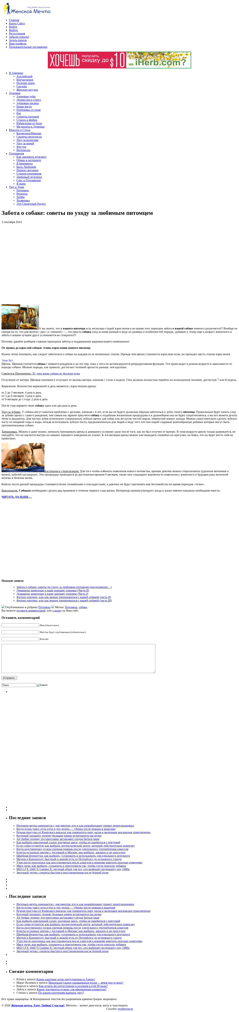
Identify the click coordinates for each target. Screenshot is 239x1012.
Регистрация (17, 33)
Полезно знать (25, 83)
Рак (18, 113)
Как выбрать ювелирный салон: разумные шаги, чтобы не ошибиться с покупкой (68, 842)
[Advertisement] (55, 264)
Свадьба (21, 86)
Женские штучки (27, 89)
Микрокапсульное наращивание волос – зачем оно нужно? (85, 982)
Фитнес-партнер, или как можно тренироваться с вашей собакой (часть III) (64, 600)
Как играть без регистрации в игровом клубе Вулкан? (73, 986)
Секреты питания (27, 116)
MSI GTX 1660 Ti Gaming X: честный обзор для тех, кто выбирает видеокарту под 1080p (73, 869)
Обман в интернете (28, 160)
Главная (14, 20)
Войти (13, 26)
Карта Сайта (17, 23)
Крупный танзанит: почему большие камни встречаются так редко (58, 835)
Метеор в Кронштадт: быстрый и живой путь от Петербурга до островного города (69, 859)
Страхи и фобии (26, 119)
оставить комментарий (30, 610)
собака (83, 607)
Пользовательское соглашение (28, 46)
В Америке (16, 73)
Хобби (20, 197)
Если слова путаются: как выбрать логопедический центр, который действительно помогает (75, 845)
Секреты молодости (29, 136)
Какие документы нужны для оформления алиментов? (71, 989)
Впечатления (24, 79)
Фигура (21, 146)
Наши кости (24, 106)
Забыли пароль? (19, 36)
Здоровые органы (27, 103)
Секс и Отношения (28, 180)
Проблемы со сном (28, 109)
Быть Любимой (26, 166)
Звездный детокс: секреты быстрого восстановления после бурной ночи (62, 872)
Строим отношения (28, 173)
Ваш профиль (17, 43)
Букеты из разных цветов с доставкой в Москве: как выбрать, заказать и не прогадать (70, 852)
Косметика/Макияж (28, 133)
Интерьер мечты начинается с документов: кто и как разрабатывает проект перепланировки (75, 825)
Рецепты (21, 193)
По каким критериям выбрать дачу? (61, 992)
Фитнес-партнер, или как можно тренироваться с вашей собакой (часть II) (63, 597)
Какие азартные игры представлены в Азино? (65, 979)
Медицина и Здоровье (30, 126)
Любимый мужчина (29, 177)
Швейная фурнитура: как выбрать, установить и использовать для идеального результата (73, 855)
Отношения (16, 153)
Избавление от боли (29, 123)
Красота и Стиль (19, 130)
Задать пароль (18, 40)
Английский (24, 76)
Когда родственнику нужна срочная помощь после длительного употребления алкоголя (72, 849)
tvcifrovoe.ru (125, 1008)
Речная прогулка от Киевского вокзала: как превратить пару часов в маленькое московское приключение (83, 832)
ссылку (57, 610)
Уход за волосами (27, 140)
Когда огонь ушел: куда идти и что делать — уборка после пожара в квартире (65, 829)
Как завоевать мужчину (31, 156)
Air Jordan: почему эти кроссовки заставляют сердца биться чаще (57, 839)
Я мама (21, 183)
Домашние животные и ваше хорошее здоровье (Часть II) (52, 590)
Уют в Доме (16, 187)
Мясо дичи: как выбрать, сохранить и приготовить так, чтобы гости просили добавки (71, 865)
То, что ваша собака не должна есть (56, 373)
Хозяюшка (23, 200)
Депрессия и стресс (28, 99)
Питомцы (22, 190)
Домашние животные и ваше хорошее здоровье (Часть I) (52, 593)
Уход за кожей (25, 143)
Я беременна (24, 163)
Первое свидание (27, 170)
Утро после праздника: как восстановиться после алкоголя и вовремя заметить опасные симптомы (79, 862)
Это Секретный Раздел (31, 203)
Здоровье (15, 93)
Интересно (23, 150)
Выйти (13, 30)
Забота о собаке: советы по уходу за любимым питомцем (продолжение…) (64, 587)
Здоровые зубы (26, 96)
